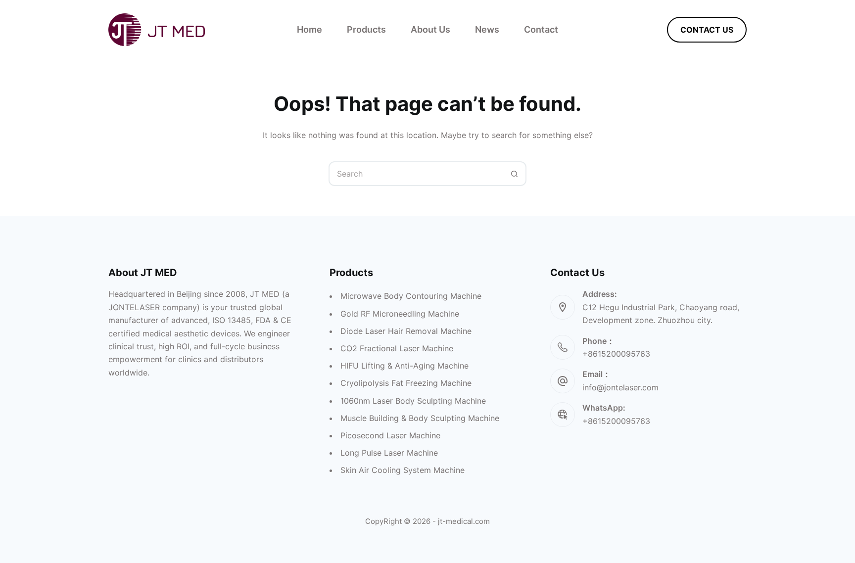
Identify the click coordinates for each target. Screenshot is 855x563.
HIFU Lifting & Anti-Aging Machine (404, 366)
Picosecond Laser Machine (390, 435)
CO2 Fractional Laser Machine (396, 348)
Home (309, 29)
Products (366, 29)
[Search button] (514, 173)
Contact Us (706, 30)
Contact (541, 29)
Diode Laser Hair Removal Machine (406, 331)
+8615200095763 (616, 421)
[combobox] (416, 173)
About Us (430, 29)
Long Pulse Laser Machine (389, 453)
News (487, 29)
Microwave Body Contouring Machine (410, 296)
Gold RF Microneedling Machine (399, 314)
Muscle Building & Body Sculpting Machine (419, 418)
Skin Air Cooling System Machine (402, 470)
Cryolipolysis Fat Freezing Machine (406, 383)
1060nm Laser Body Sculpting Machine (413, 401)
